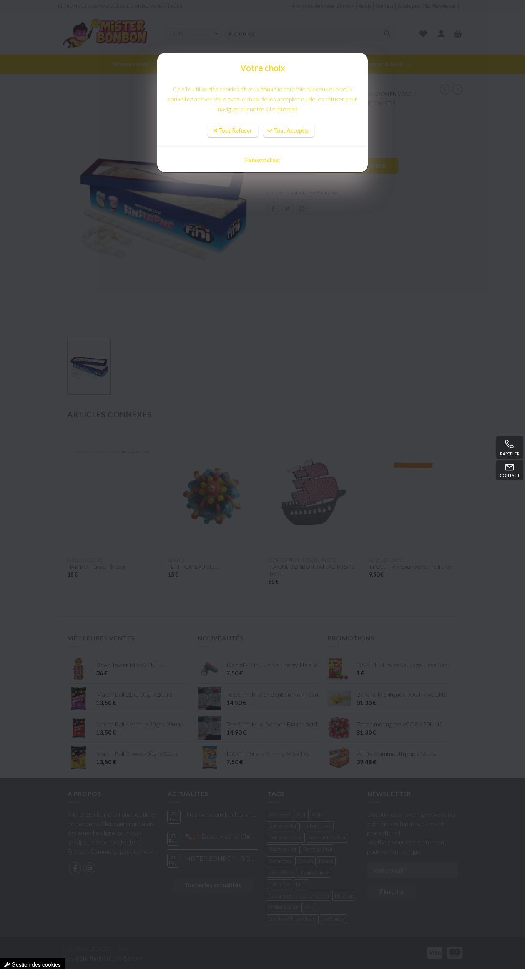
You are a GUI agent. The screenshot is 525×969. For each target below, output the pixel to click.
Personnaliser (263, 159)
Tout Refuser (235, 108)
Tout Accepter (291, 108)
